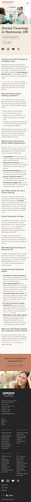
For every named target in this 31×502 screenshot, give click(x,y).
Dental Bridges (5, 459)
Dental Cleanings (5, 434)
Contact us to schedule (15, 365)
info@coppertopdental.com (8, 413)
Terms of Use (4, 487)
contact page (11, 342)
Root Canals (4, 471)
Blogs (2, 423)
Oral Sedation (4, 448)
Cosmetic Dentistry (21, 429)
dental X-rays (7, 312)
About (3, 419)
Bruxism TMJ (20, 461)
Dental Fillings (5, 437)
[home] (7, 3)
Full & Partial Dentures (7, 470)
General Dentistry (5, 429)
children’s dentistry (9, 226)
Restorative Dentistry (6, 453)
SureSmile (19, 439)
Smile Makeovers (21, 437)
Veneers (19, 443)
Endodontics (4, 468)
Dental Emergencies (6, 436)
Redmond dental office (19, 147)
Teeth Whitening (21, 441)
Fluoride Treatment (6, 444)
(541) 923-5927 (5, 411)
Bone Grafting (20, 458)
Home (3, 417)
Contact (3, 424)
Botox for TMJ (20, 459)
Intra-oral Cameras (21, 466)
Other (18, 453)
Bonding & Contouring (22, 432)
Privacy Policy (4, 484)
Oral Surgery (20, 475)
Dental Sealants (5, 439)
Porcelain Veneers (21, 436)
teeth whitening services (12, 301)
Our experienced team (7, 81)
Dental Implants (5, 466)
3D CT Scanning (21, 456)
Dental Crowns (5, 461)
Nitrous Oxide (20, 468)
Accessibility (4, 490)
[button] (27, 3)
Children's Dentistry (6, 432)
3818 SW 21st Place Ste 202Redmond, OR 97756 (9, 401)
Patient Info (4, 421)
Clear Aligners (20, 434)
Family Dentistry (5, 443)
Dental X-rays (4, 441)
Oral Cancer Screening (22, 473)
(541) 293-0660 (22, 340)
